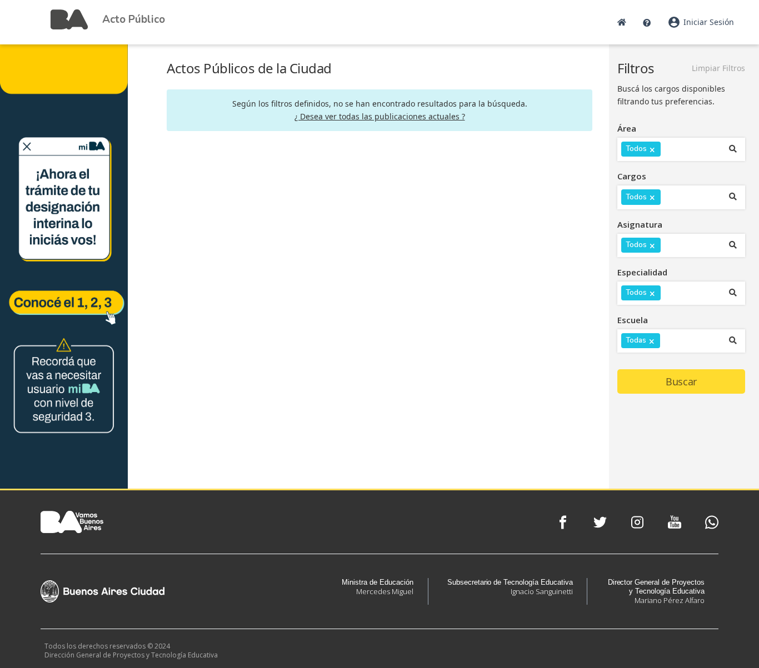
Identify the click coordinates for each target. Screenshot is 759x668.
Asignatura (639, 224)
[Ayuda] (647, 22)
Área (626, 128)
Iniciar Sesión (700, 22)
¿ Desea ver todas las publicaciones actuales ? (379, 116)
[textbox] (670, 151)
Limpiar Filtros (718, 68)
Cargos (631, 176)
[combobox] (671, 149)
